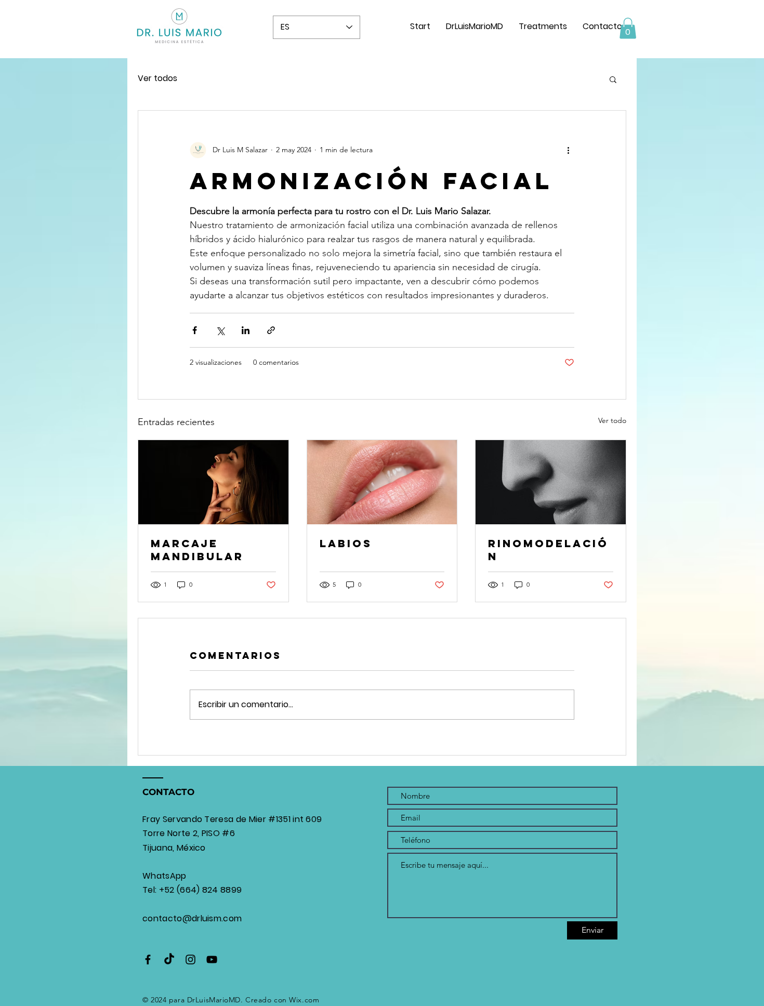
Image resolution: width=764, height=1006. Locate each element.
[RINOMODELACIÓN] (551, 482)
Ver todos (157, 78)
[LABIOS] (382, 482)
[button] (628, 28)
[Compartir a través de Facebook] (195, 330)
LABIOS (346, 543)
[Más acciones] (568, 150)
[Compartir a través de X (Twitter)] (220, 330)
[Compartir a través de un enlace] (271, 330)
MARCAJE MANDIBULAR (197, 550)
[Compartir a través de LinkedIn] (246, 330)
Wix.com (304, 999)
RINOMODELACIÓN (548, 550)
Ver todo (612, 420)
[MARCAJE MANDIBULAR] (213, 482)
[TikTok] (169, 959)
